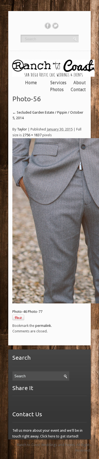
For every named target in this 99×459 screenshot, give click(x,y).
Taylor (22, 129)
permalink (43, 326)
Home (31, 82)
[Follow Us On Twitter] (55, 25)
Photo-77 (35, 311)
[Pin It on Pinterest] (18, 317)
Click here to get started (59, 436)
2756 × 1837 (32, 135)
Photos (57, 89)
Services (58, 82)
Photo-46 (19, 311)
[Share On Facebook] (47, 25)
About (79, 82)
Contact (78, 89)
